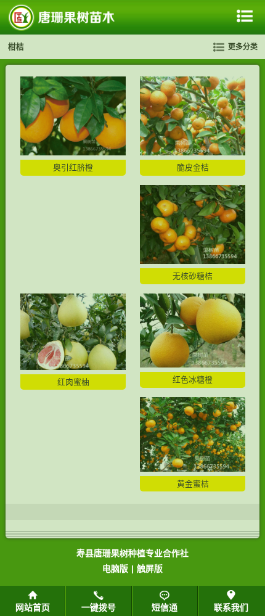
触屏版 (150, 568)
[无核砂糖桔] (192, 261)
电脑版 (115, 568)
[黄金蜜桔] (192, 469)
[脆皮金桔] (192, 152)
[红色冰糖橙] (192, 364)
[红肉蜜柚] (73, 367)
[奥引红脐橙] (73, 152)
